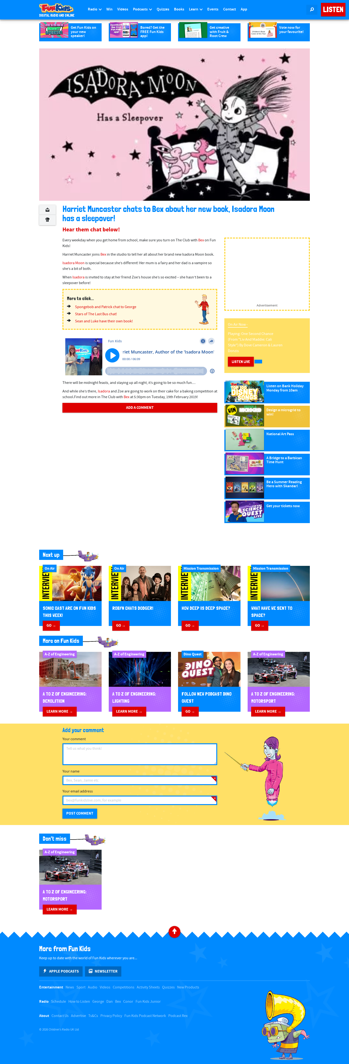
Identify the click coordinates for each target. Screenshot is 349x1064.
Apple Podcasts (64, 971)
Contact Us (60, 1015)
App (244, 9)
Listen (333, 9)
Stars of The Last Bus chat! (96, 314)
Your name (71, 771)
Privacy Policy (111, 1015)
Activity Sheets (148, 987)
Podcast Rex (178, 1015)
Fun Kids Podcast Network (145, 1015)
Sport (80, 987)
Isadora (78, 277)
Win (109, 9)
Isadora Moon (73, 263)
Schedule (58, 1001)
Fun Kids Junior (148, 1001)
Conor (128, 1001)
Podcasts (140, 9)
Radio (93, 9)
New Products (188, 987)
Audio (92, 987)
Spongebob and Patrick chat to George (105, 307)
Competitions (123, 987)
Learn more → (60, 711)
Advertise (78, 1015)
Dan (109, 1001)
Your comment (74, 739)
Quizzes (163, 9)
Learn (194, 9)
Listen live (241, 361)
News (70, 987)
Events (212, 9)
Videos (122, 9)
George (98, 1001)
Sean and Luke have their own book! (104, 321)
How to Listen (79, 1001)
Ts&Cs (93, 1015)
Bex (201, 240)
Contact (229, 9)
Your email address (77, 791)
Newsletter (106, 971)
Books (179, 9)
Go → (51, 625)
